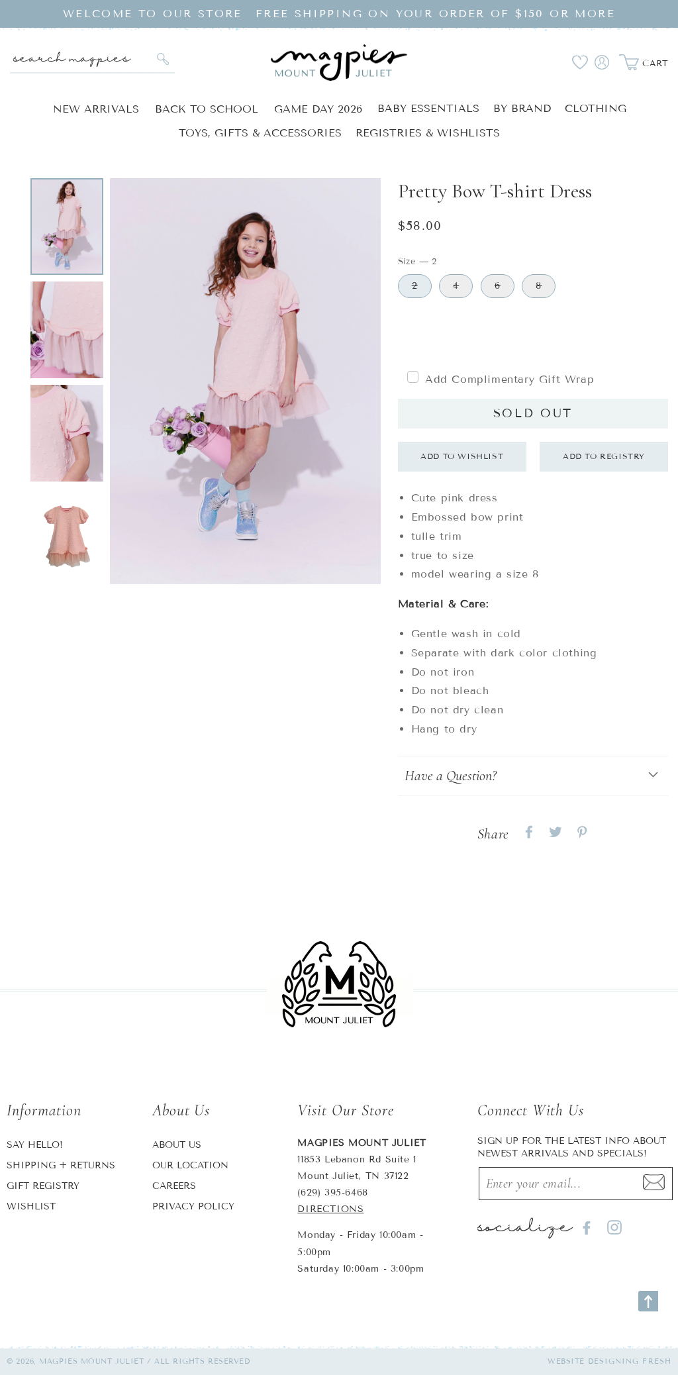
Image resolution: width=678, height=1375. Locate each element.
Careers (174, 1186)
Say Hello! (35, 1144)
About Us (176, 1144)
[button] (533, 775)
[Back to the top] (648, 1301)
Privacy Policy (193, 1206)
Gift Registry (43, 1186)
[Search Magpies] (163, 59)
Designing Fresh (630, 1361)
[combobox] (92, 59)
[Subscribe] (653, 1184)
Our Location (190, 1165)
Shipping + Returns (61, 1165)
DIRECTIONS (330, 1209)
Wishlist (31, 1206)
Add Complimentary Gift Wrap (509, 379)
